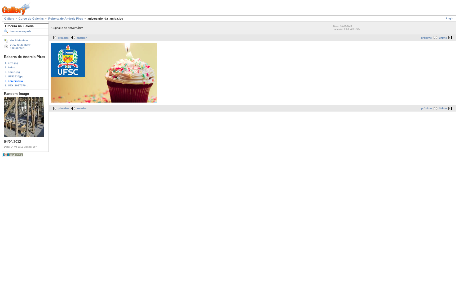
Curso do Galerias (31, 18)
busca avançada (20, 31)
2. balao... (11, 67)
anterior (82, 37)
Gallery (9, 18)
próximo (426, 37)
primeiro (63, 37)
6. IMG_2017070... (16, 85)
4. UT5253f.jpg (14, 76)
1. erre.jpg (11, 62)
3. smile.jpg (12, 71)
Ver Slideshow (19, 40)
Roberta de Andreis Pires (65, 18)
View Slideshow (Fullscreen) (20, 46)
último (443, 37)
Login (449, 18)
